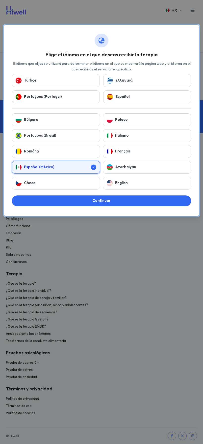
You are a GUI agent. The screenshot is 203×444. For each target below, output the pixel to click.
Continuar (101, 200)
